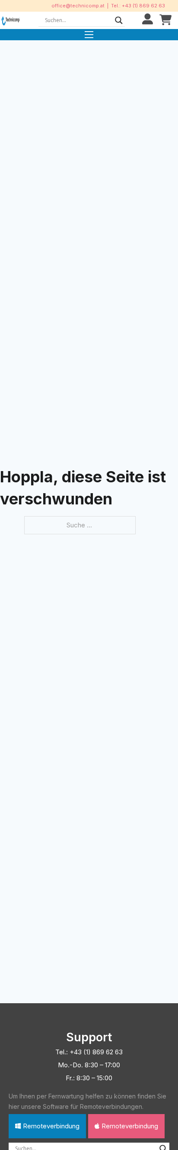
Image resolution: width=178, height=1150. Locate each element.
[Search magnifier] (119, 20)
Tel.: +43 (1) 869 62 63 (138, 6)
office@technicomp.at (78, 6)
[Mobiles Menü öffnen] (89, 34)
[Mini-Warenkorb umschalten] (165, 20)
